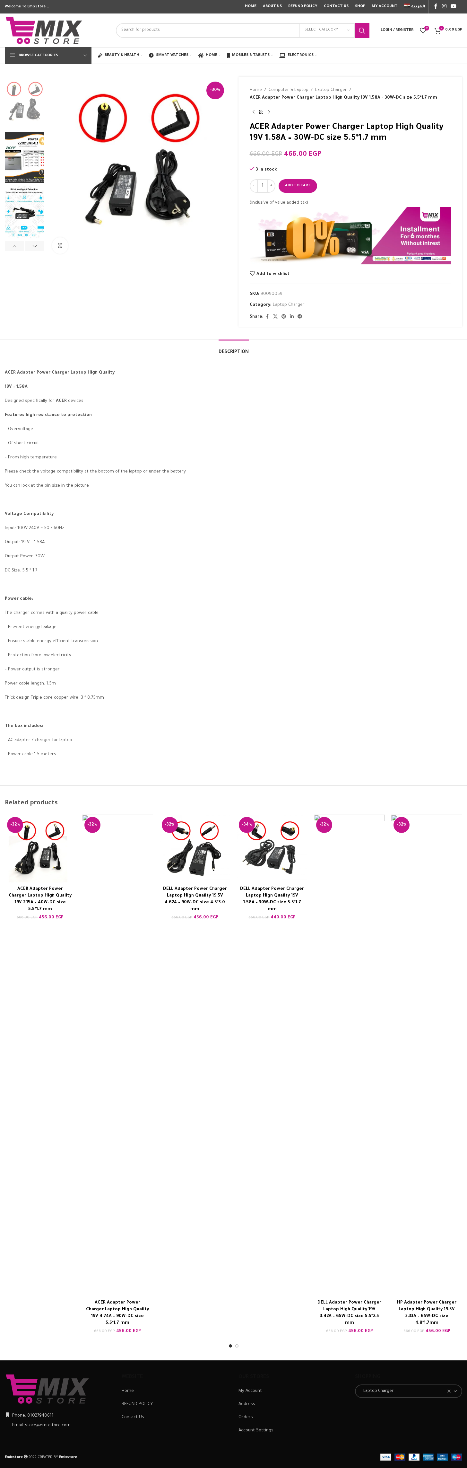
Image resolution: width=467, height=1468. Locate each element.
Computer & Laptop (288, 90)
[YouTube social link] (454, 6)
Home (256, 90)
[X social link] (275, 317)
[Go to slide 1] (230, 1346)
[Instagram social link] (444, 6)
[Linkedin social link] (292, 317)
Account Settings (255, 1430)
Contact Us (133, 1417)
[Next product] (269, 112)
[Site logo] (44, 30)
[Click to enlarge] (60, 245)
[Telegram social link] (300, 317)
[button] (14, 246)
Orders (245, 1417)
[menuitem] (414, 6)
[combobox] (408, 1391)
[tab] (234, 349)
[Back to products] (261, 112)
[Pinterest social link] (284, 317)
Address (246, 1404)
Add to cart (298, 186)
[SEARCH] (362, 30)
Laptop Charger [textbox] (376, 1391)
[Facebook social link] (436, 6)
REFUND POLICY (137, 1404)
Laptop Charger (331, 90)
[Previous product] (253, 112)
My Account (250, 1391)
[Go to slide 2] (236, 1346)
